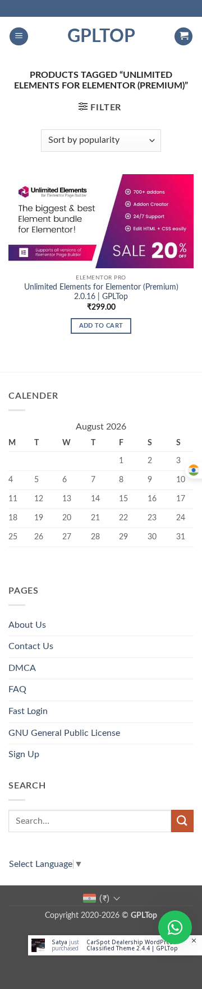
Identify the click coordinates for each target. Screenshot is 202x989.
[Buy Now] (115, 945)
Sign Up (23, 754)
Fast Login (28, 711)
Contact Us (30, 646)
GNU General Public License (64, 733)
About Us (27, 625)
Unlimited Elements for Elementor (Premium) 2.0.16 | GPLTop (101, 292)
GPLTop (101, 36)
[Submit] (182, 821)
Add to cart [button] (101, 326)
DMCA (22, 668)
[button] (19, 36)
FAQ (17, 689)
